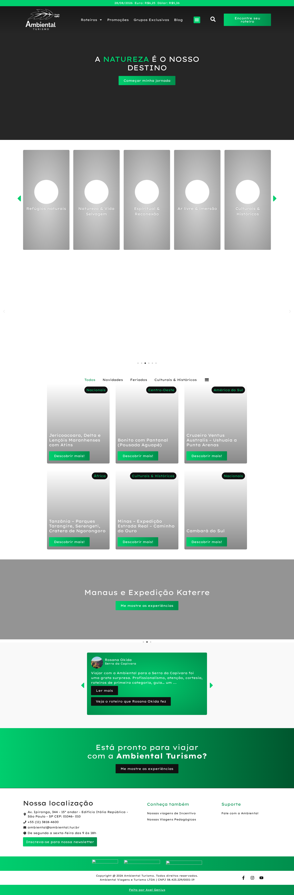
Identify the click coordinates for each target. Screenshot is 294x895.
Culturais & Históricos (175, 380)
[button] (197, 20)
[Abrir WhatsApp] (284, 885)
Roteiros (89, 20)
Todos (89, 380)
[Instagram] (252, 878)
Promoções (118, 20)
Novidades (113, 380)
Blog (178, 20)
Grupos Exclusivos (151, 20)
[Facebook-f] (243, 878)
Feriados (138, 380)
